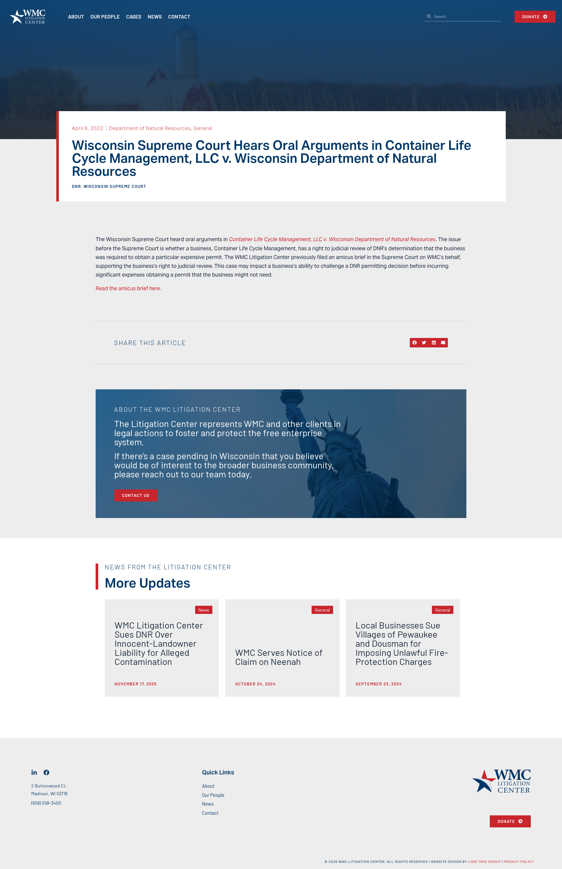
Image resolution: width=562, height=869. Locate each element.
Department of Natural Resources (150, 128)
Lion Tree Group (484, 862)
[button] (414, 342)
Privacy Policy (519, 862)
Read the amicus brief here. (128, 288)
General (203, 128)
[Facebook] (46, 772)
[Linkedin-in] (34, 772)
